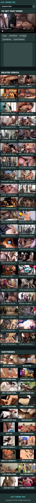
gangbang (7, 39)
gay (5, 36)
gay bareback (19, 39)
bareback (14, 36)
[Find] (33, 6)
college (23, 36)
